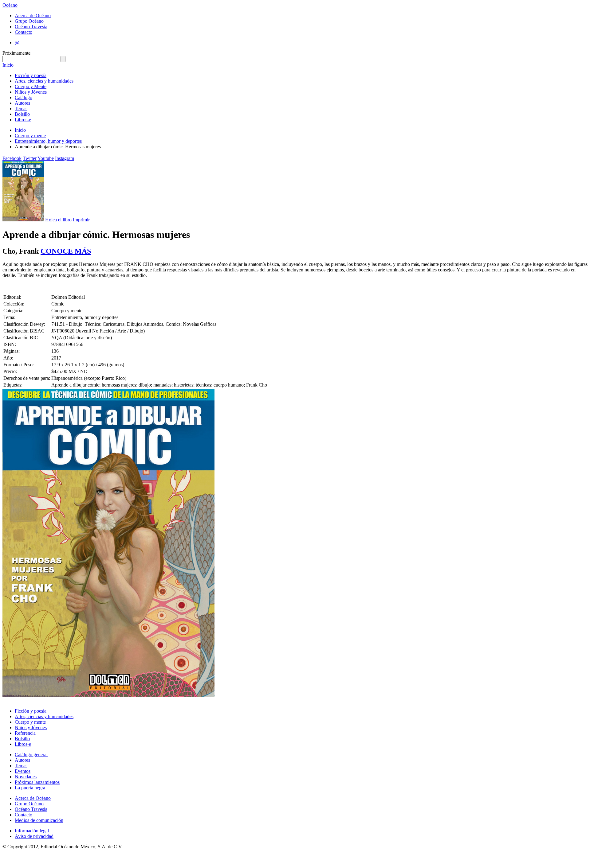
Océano (10, 5)
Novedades (26, 776)
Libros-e (23, 119)
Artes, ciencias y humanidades (44, 81)
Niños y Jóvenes (31, 92)
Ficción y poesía (30, 75)
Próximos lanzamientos (37, 782)
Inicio (8, 65)
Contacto (23, 32)
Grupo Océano (29, 21)
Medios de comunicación (39, 820)
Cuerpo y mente (30, 135)
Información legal (32, 830)
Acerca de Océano (33, 15)
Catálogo (23, 97)
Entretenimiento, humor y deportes (48, 141)
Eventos (22, 771)
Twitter (30, 158)
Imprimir (81, 219)
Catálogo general (31, 754)
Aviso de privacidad (34, 836)
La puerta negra (30, 787)
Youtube (45, 158)
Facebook (12, 158)
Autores (22, 103)
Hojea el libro (58, 219)
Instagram (64, 158)
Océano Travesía (31, 26)
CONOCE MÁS (66, 251)
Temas (21, 108)
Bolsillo (22, 114)
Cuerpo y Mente (30, 86)
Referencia (25, 733)
